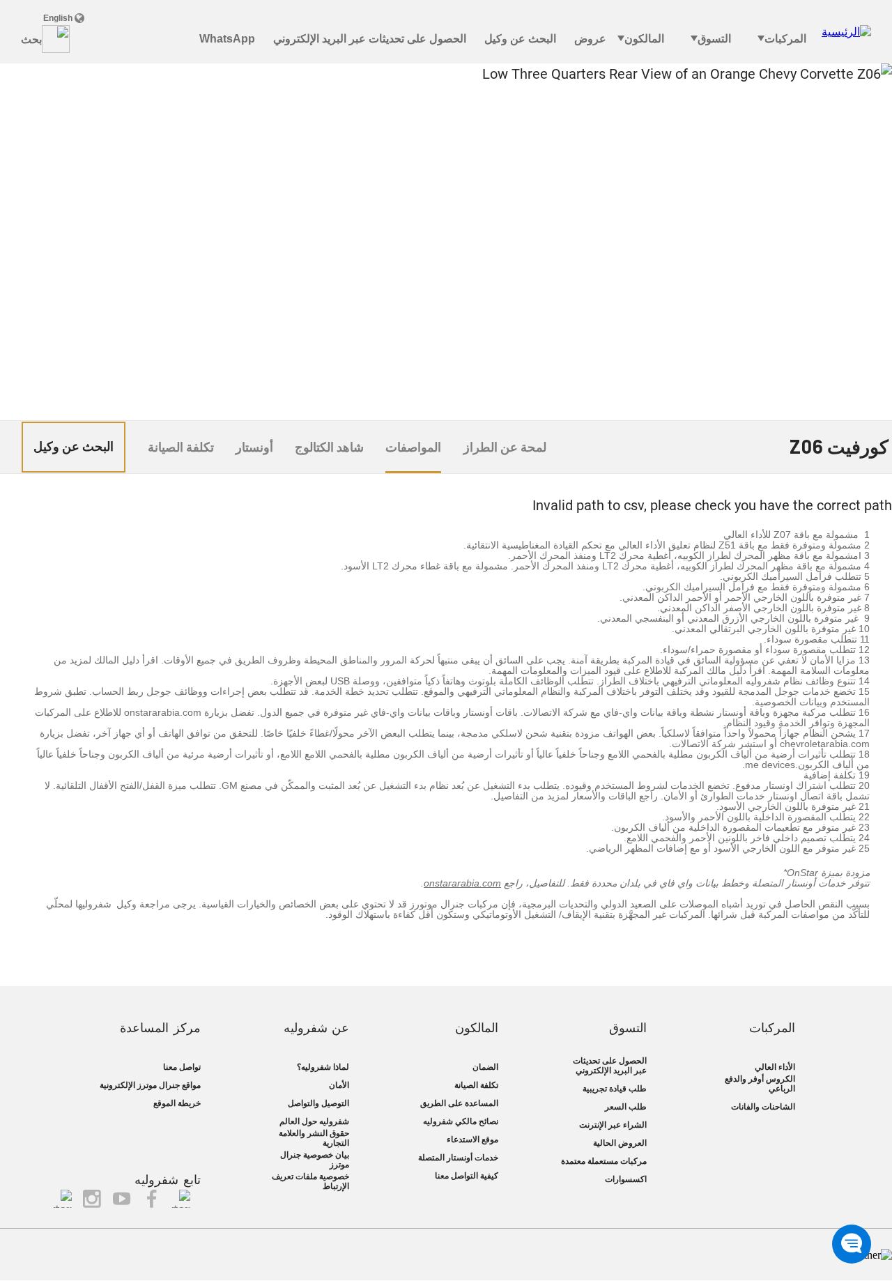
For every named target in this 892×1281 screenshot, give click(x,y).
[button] (851, 1244)
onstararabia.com (462, 883)
